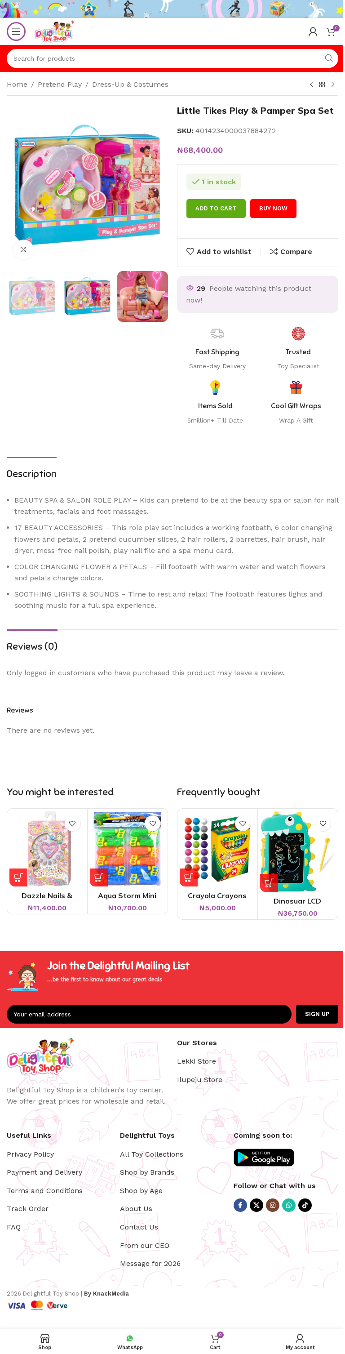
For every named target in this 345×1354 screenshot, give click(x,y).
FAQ (14, 1227)
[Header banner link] (172, 9)
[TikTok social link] (305, 1205)
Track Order (28, 1208)
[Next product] (332, 85)
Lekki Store (196, 1061)
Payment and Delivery (44, 1172)
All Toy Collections (151, 1154)
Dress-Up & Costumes (130, 84)
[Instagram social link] (272, 1205)
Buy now (273, 208)
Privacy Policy (30, 1154)
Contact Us (139, 1227)
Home (17, 84)
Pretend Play (60, 84)
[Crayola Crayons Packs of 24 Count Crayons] (217, 848)
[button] (18, 877)
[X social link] (256, 1205)
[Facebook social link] (240, 1205)
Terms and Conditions (45, 1190)
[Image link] (40, 1055)
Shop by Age (141, 1190)
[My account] (313, 31)
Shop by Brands (147, 1172)
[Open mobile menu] (16, 31)
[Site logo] (54, 31)
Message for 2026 (150, 1263)
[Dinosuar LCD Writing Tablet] (298, 851)
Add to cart (216, 208)
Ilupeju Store (199, 1079)
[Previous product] (311, 85)
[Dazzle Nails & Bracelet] (47, 848)
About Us (136, 1208)
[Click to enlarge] (23, 250)
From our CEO (144, 1245)
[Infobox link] (296, 402)
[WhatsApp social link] (289, 1205)
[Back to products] (322, 85)
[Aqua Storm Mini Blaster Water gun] (127, 848)
